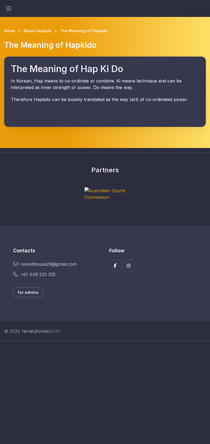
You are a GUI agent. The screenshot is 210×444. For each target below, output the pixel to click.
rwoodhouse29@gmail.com (48, 264)
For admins (28, 292)
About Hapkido (38, 30)
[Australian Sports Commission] (105, 193)
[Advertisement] (105, 392)
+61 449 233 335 (38, 274)
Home (9, 30)
